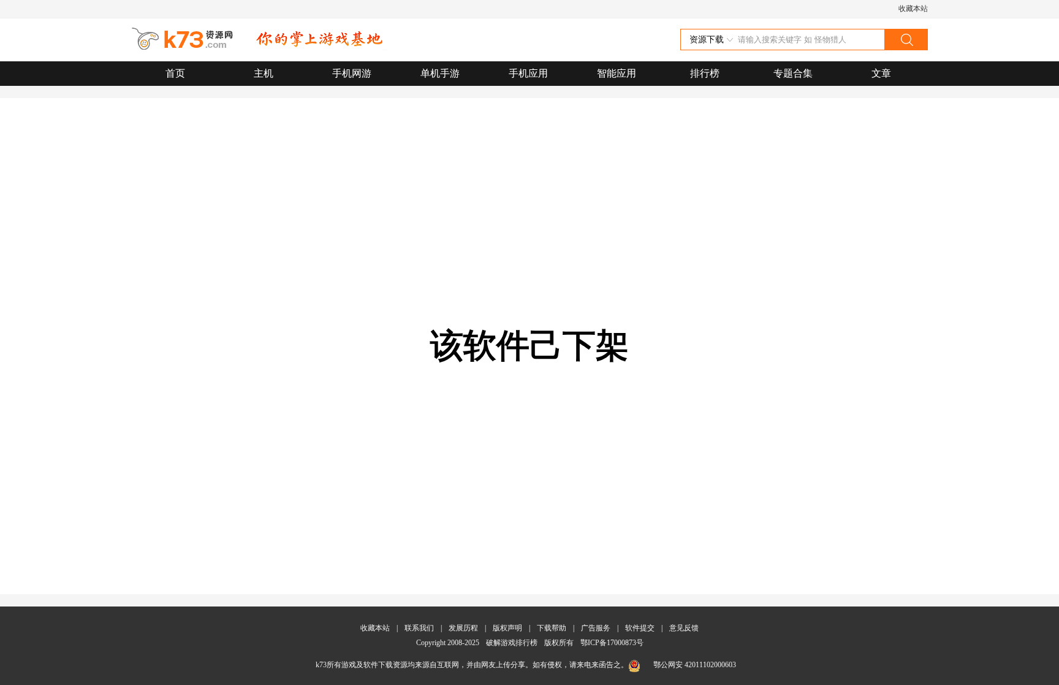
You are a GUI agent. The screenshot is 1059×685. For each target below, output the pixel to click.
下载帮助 (551, 628)
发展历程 (463, 628)
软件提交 (640, 628)
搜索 (905, 39)
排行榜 (704, 73)
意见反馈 (684, 628)
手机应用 (528, 73)
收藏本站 (913, 8)
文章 (881, 73)
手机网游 (351, 73)
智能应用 (616, 73)
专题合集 (793, 73)
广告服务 (595, 628)
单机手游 (440, 73)
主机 (263, 73)
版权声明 (507, 628)
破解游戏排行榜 (512, 642)
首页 (175, 73)
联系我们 (419, 628)
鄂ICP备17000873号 (611, 642)
